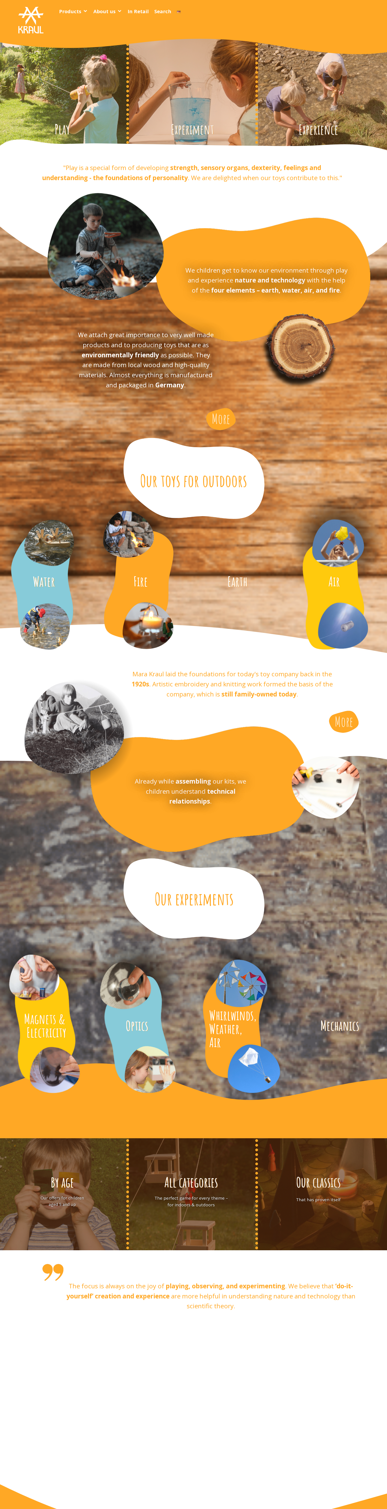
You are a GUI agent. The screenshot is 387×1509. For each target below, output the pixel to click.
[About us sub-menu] (120, 11)
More (221, 418)
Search (162, 11)
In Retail (138, 11)
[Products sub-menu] (86, 11)
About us (104, 11)
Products (70, 11)
